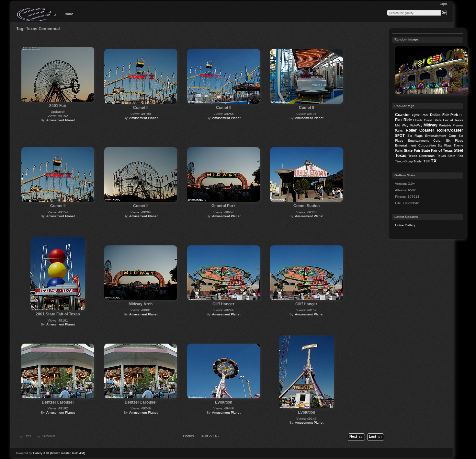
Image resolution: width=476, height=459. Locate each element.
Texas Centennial (421, 156)
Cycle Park (420, 115)
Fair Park (450, 115)
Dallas (435, 115)
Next (353, 436)
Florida (417, 120)
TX (433, 160)
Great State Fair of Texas (443, 120)
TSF (427, 161)
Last (372, 436)
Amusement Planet (60, 120)
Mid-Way (416, 125)
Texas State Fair (450, 156)
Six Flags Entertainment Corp (431, 135)
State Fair (412, 150)
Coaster (402, 114)
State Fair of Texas (437, 150)
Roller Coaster (420, 130)
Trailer (418, 161)
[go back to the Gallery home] (37, 14)
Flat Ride (403, 120)
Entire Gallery (405, 225)
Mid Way (401, 125)
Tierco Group (404, 161)
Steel (458, 150)
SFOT (400, 135)
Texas (400, 155)
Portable (445, 125)
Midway (430, 125)
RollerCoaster (450, 130)
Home (69, 14)
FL (461, 115)
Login (443, 4)
